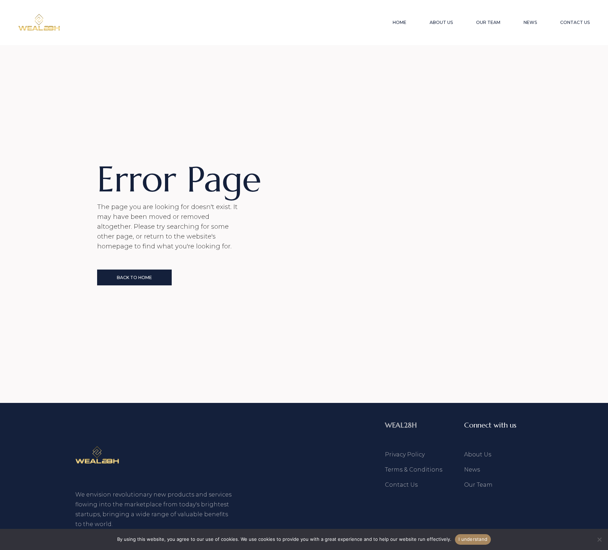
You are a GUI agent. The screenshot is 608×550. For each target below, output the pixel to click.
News (472, 469)
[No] (599, 539)
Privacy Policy (405, 454)
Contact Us (401, 484)
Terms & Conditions (413, 469)
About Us (477, 454)
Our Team (478, 484)
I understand (472, 539)
